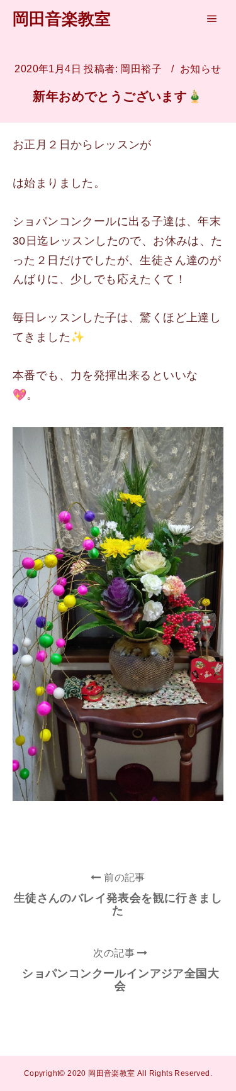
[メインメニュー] (212, 19)
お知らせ (201, 69)
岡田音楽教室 (62, 18)
